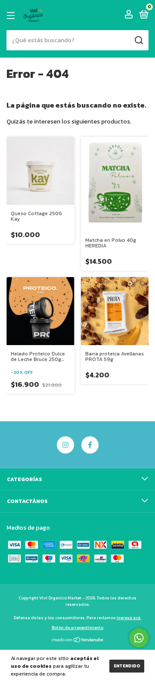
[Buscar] (138, 40)
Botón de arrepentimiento (77, 627)
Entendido (127, 666)
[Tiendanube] (78, 640)
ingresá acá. (129, 617)
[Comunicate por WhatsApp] (139, 638)
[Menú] (12, 15)
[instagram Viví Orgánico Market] (65, 445)
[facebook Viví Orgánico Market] (90, 445)
